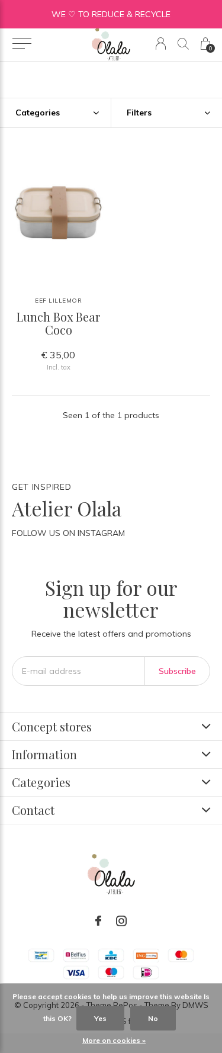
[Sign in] (161, 43)
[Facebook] (98, 921)
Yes (100, 1018)
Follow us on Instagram (68, 533)
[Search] (183, 43)
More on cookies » (114, 1040)
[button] (21, 44)
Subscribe (177, 671)
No (153, 1018)
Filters (139, 112)
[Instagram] (121, 921)
